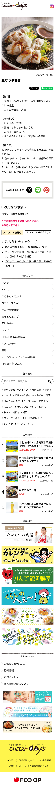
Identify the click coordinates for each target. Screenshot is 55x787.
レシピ (22, 494)
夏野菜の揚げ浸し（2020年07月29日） (27, 247)
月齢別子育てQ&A (12, 363)
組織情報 (9, 670)
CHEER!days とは (14, 663)
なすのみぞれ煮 (27, 490)
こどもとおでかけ (27, 450)
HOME (10, 760)
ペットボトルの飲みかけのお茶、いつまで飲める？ (35, 505)
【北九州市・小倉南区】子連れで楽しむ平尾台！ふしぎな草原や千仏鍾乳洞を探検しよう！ (36, 444)
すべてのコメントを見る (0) (38, 232)
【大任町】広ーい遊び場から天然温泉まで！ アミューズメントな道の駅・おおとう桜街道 (36, 475)
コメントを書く (13, 233)
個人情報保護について (16, 684)
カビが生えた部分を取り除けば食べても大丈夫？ (36, 459)
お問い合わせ (11, 677)
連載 (4, 350)
